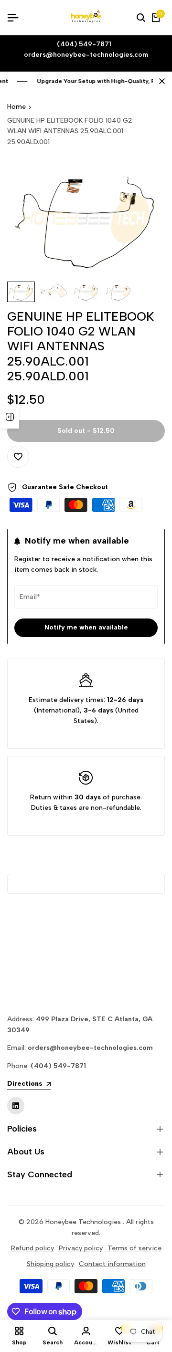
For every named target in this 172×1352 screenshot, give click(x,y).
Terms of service (134, 1248)
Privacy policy (81, 1248)
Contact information (112, 1264)
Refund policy (32, 1248)
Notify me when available (86, 627)
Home (16, 107)
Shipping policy (50, 1264)
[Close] (160, 81)
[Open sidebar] (9, 417)
